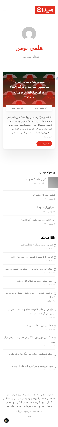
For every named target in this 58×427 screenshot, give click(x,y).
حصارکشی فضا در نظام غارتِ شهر (34, 280)
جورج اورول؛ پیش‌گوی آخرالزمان (38, 219)
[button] (4, 10)
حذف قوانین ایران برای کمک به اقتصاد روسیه (29, 268)
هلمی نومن (39, 108)
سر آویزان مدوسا (46, 207)
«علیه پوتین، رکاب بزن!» (40, 325)
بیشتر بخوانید (44, 143)
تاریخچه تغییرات (23, 411)
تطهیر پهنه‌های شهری (44, 194)
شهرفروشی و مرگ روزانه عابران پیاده (32, 366)
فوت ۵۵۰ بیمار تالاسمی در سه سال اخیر (32, 256)
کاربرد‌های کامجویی (36, 179)
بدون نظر (16, 108)
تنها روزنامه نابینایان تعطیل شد (37, 244)
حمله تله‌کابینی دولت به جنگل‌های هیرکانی (31, 353)
